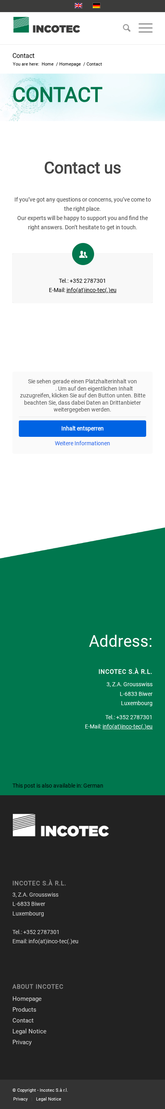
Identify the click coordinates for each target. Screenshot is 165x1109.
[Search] (123, 28)
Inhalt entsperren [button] (82, 428)
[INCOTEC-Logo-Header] (68, 28)
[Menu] (142, 28)
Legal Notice (29, 1031)
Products (24, 1009)
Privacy (22, 1042)
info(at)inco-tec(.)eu (91, 290)
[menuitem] (123, 28)
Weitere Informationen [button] (82, 443)
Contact (23, 56)
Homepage (27, 998)
